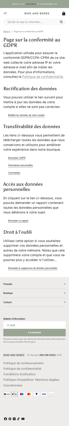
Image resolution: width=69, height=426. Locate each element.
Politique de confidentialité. (43, 77)
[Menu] (5, 13)
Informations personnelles (20, 165)
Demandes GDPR (16, 158)
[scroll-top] (62, 408)
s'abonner (31, 4)
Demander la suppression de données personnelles (32, 268)
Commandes (14, 173)
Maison (6, 31)
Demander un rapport (18, 220)
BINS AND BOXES (48, 355)
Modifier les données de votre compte (26, 115)
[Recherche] (61, 22)
